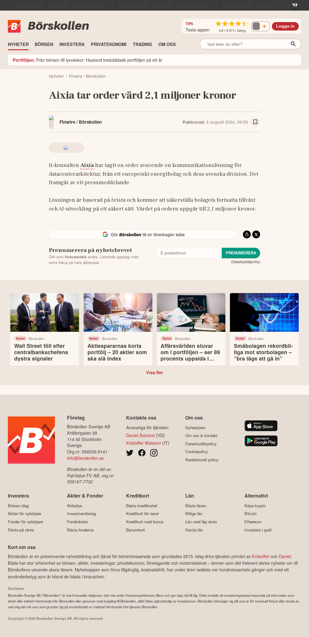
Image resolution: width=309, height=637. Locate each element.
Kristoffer (260, 556)
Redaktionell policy (201, 459)
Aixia (87, 165)
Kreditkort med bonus (145, 521)
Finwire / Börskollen (80, 122)
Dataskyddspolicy (245, 261)
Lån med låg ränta (201, 521)
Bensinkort (135, 530)
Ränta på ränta (21, 530)
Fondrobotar (77, 521)
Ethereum (252, 521)
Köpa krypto (255, 505)
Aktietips (74, 505)
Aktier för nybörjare (24, 513)
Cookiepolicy (196, 451)
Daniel (285, 556)
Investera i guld (257, 530)
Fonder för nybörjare (25, 521)
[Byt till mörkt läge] (260, 26)
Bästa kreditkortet (141, 505)
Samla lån (194, 530)
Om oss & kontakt (201, 435)
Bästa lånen (195, 505)
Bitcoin (250, 513)
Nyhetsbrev (195, 427)
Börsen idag (18, 505)
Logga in (285, 26)
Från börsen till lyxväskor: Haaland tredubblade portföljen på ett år (87, 60)
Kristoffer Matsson (143, 442)
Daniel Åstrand (140, 435)
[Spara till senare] (255, 122)
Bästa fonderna (80, 530)
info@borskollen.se (85, 458)
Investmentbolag (81, 513)
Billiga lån (193, 513)
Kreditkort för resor (142, 513)
